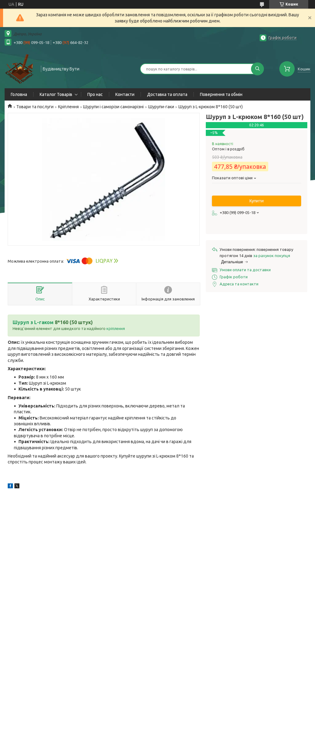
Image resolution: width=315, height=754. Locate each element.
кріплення (115, 328)
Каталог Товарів (56, 94)
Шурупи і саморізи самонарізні (113, 106)
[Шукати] (257, 68)
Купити (256, 200)
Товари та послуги (35, 106)
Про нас (95, 94)
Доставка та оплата (167, 94)
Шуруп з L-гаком (33, 322)
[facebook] (10, 486)
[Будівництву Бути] (20, 68)
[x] (16, 486)
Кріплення (68, 106)
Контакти (124, 94)
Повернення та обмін (221, 94)
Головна (19, 94)
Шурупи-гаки (161, 106)
